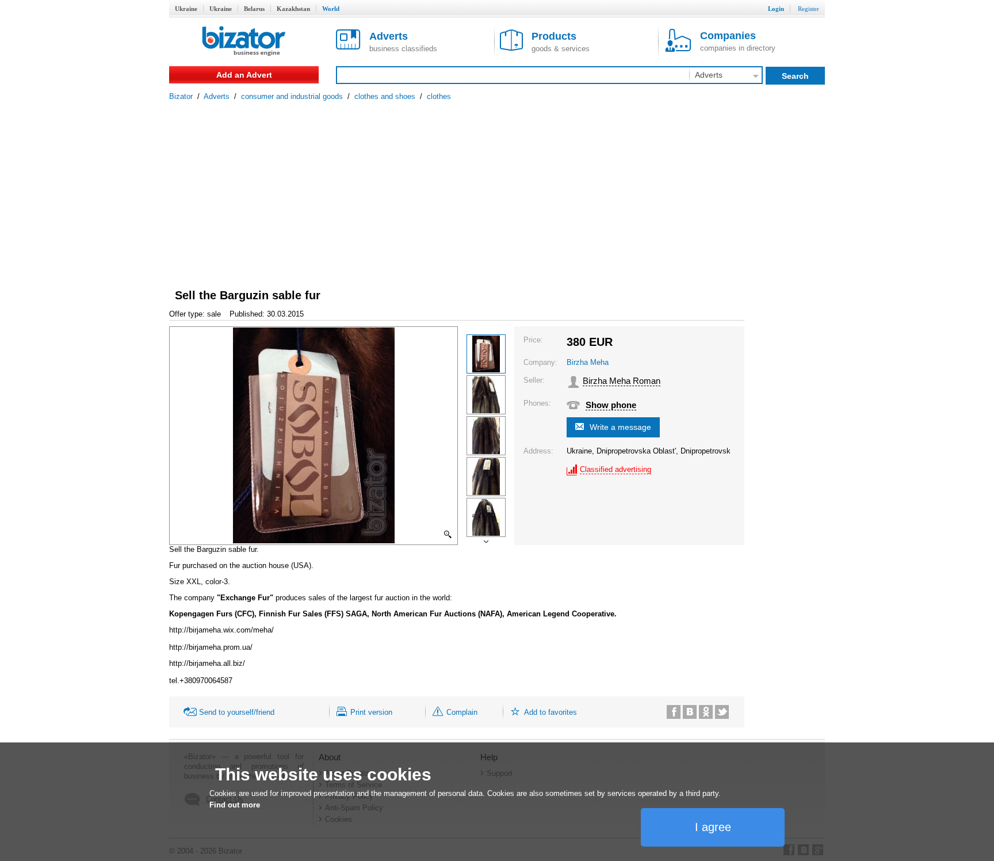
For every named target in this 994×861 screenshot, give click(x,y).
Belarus (254, 8)
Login (776, 8)
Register (808, 8)
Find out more (234, 805)
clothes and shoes (384, 96)
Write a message (620, 427)
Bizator (181, 96)
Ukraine (186, 8)
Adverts (217, 96)
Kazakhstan (293, 8)
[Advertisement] (497, 187)
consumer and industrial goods (292, 96)
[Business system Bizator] (244, 42)
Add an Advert (244, 74)
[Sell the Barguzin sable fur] (486, 354)
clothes (439, 96)
